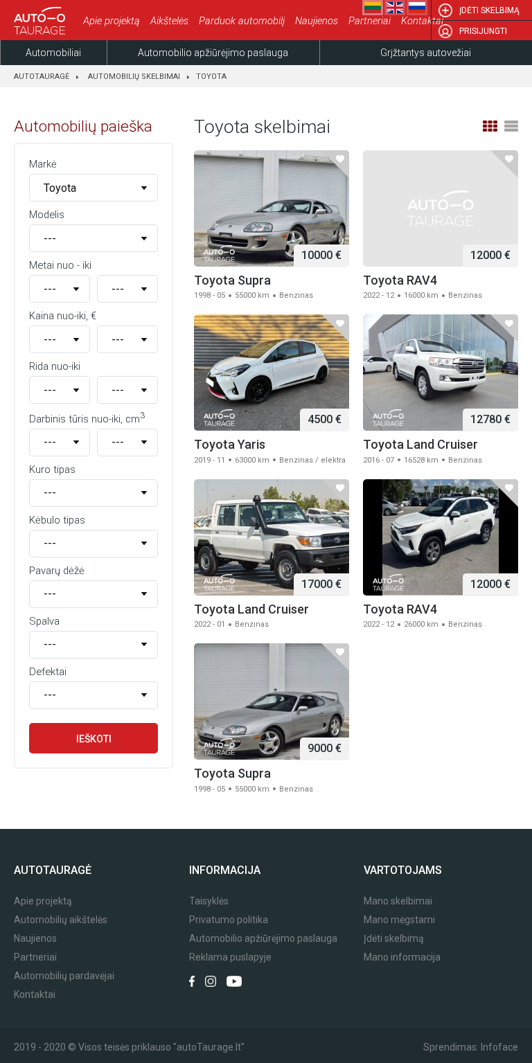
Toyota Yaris (229, 444)
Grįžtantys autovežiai (425, 52)
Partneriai (369, 21)
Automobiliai (53, 52)
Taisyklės (209, 901)
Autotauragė (41, 76)
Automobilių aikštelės (60, 920)
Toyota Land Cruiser (420, 444)
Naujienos (316, 21)
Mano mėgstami (399, 920)
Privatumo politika (228, 920)
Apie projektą (111, 21)
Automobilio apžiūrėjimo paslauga (213, 52)
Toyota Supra (232, 280)
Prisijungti (483, 31)
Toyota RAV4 (400, 280)
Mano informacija (402, 957)
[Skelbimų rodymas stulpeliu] (490, 126)
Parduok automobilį (242, 21)
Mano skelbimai (398, 901)
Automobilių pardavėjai (64, 976)
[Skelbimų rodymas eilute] (511, 126)
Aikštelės (169, 21)
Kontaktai (422, 21)
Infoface (499, 1047)
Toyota (211, 76)
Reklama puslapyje (230, 957)
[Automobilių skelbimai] (41, 21)
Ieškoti (94, 738)
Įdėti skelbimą (489, 10)
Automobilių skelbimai (134, 76)
